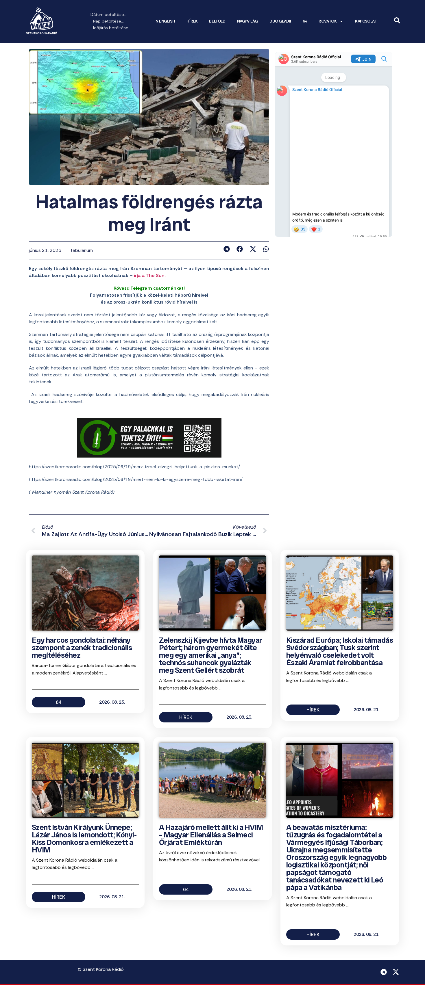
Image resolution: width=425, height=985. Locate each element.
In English (164, 21)
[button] (226, 249)
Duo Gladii (280, 21)
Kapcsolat (366, 21)
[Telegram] (383, 972)
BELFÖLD (217, 21)
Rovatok (328, 21)
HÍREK (191, 21)
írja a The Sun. (149, 275)
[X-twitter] (396, 972)
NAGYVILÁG (247, 21)
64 (305, 21)
